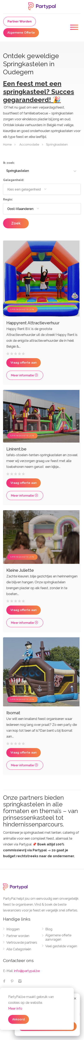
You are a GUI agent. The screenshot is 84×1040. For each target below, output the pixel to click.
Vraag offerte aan (23, 362)
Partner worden (17, 936)
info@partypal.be (27, 971)
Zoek (16, 223)
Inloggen (13, 929)
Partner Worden (20, 21)
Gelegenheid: (13, 180)
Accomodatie (29, 144)
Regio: (8, 199)
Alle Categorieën (18, 949)
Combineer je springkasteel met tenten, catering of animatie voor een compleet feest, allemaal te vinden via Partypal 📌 (41, 844)
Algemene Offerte (21, 32)
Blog (48, 929)
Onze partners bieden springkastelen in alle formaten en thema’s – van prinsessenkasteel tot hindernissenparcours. (40, 811)
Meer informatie (23, 375)
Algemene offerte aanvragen (58, 937)
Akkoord (18, 1019)
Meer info (15, 1008)
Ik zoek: (9, 163)
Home (7, 144)
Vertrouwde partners (21, 942)
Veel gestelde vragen (61, 946)
